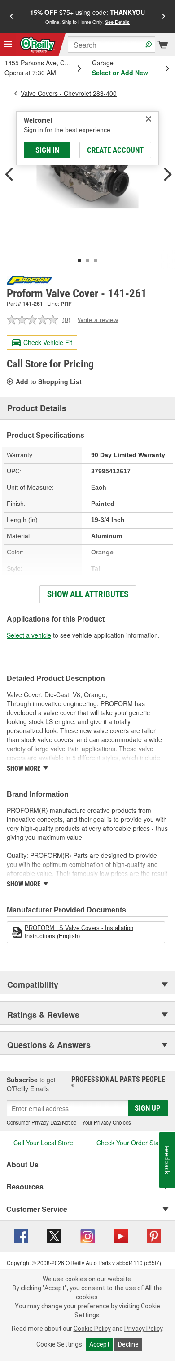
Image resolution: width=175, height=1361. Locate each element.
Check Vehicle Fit (47, 342)
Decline (128, 1344)
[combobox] (111, 44)
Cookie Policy (92, 1328)
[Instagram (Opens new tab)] (87, 1235)
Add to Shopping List (49, 381)
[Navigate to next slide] (163, 17)
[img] (148, 119)
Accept (99, 1344)
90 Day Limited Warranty (128, 454)
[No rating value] (34, 319)
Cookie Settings (59, 1344)
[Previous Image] (9, 175)
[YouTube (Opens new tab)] (121, 1235)
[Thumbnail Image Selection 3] (96, 260)
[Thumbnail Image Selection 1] (79, 260)
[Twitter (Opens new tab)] (54, 1235)
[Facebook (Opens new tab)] (21, 1235)
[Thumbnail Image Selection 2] (87, 260)
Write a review (98, 319)
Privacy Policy (143, 1328)
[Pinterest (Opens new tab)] (154, 1235)
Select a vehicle (29, 635)
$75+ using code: (87, 16)
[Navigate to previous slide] (12, 17)
